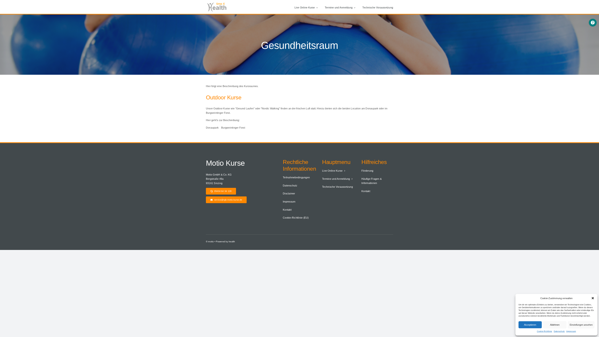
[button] (592, 298)
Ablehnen (555, 324)
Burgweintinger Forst (233, 127)
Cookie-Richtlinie (544, 331)
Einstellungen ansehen (581, 324)
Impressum (571, 331)
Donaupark (212, 127)
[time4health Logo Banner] (217, 2)
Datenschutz (559, 331)
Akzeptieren (530, 324)
